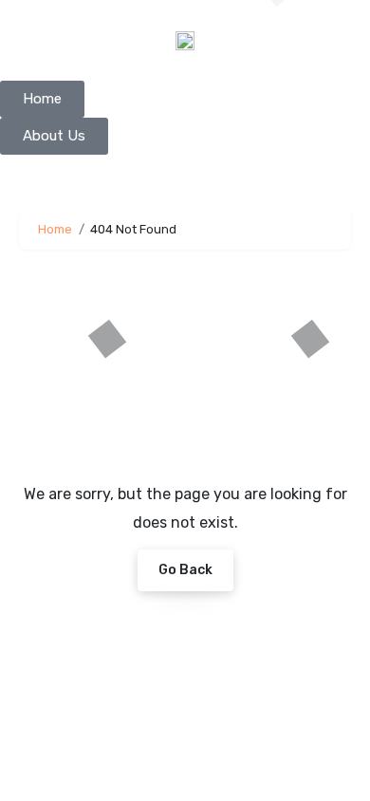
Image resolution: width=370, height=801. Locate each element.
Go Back (185, 570)
